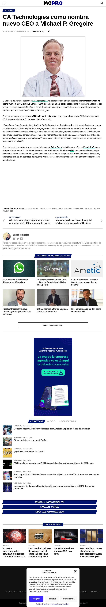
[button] (75, 571)
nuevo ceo (8, 211)
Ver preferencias (68, 599)
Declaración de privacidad (60, 604)
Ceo (49, 209)
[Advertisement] (53, 188)
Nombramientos (93, 209)
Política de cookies (42, 604)
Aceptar (36, 599)
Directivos (58, 209)
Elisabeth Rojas (40, 31)
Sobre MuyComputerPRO (18, 592)
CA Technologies (40, 101)
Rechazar (52, 599)
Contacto (95, 592)
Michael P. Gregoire (74, 209)
